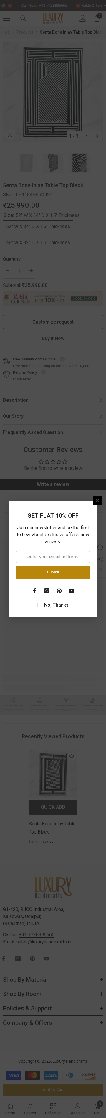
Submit (53, 572)
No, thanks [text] (56, 605)
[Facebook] (34, 591)
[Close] (97, 500)
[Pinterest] (59, 591)
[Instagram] (47, 591)
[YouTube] (71, 591)
